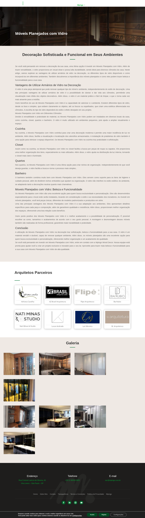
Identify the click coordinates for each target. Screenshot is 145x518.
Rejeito (104, 515)
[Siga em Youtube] (81, 502)
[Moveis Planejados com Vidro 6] (19, 427)
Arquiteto (121, 5)
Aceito (92, 515)
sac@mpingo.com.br (113, 480)
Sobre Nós (44, 494)
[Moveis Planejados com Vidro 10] (19, 454)
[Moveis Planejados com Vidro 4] (54, 427)
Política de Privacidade (95, 494)
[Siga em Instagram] (75, 502)
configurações (77, 516)
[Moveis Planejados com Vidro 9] (19, 374)
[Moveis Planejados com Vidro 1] (90, 427)
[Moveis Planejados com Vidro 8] (54, 374)
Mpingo (80, 5)
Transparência (63, 494)
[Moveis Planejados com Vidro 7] (19, 401)
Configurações (118, 515)
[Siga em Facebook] (63, 502)
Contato (110, 5)
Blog (101, 5)
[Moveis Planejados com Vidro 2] (90, 374)
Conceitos (92, 5)
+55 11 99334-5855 (72, 480)
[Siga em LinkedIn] (69, 502)
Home (71, 5)
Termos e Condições (77, 494)
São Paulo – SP (37, 483)
